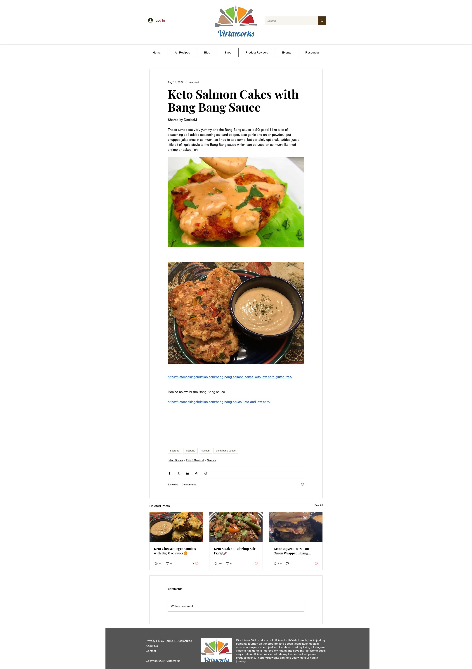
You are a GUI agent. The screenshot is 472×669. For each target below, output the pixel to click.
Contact (151, 651)
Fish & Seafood (195, 460)
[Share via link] (196, 473)
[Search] (322, 20)
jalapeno (190, 450)
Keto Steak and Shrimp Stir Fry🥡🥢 (234, 550)
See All (319, 505)
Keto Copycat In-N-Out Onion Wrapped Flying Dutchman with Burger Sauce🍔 (291, 550)
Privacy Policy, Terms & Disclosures (169, 641)
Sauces (211, 460)
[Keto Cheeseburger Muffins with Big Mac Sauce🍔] (176, 527)
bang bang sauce (226, 450)
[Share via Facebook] (169, 473)
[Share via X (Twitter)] (178, 473)
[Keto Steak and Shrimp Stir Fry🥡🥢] (236, 527)
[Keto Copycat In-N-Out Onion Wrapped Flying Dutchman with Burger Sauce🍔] (295, 527)
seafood (174, 450)
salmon (206, 450)
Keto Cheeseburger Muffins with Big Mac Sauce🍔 (175, 550)
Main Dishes (176, 460)
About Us (152, 646)
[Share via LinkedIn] (187, 473)
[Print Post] (205, 473)
